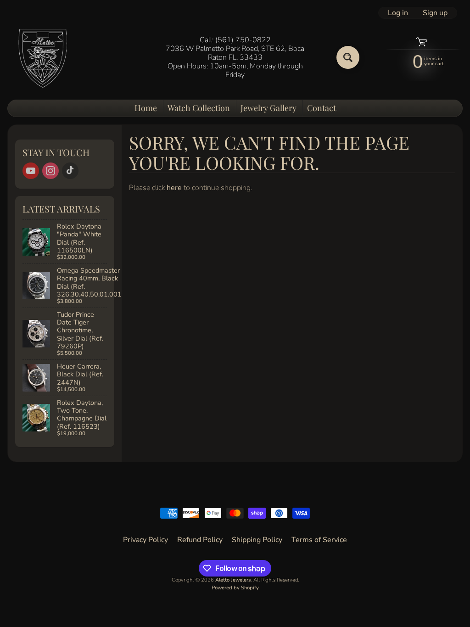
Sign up (435, 13)
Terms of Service (319, 540)
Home (145, 107)
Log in (398, 13)
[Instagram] (50, 170)
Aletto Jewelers (233, 580)
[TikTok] (70, 170)
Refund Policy (200, 540)
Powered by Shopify (235, 587)
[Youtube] (30, 170)
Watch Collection (199, 107)
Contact (321, 107)
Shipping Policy (257, 540)
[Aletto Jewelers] (41, 57)
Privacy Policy (145, 540)
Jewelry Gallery (269, 107)
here (174, 188)
